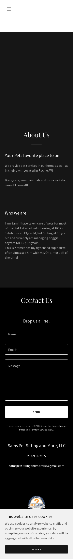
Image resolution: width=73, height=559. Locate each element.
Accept (36, 549)
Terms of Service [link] (38, 429)
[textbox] (36, 334)
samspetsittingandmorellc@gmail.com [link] (36, 466)
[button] (12, 9)
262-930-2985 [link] (36, 456)
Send (36, 412)
